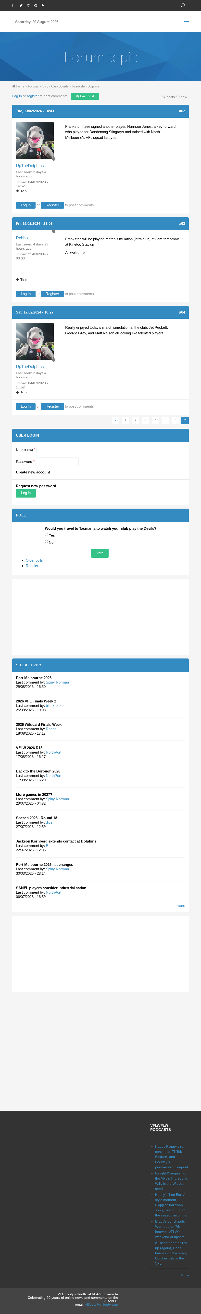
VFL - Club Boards (55, 86)
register (33, 96)
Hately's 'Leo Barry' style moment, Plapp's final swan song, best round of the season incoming (171, 1205)
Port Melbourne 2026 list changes (44, 864)
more (181, 905)
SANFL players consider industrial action (51, 888)
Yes (52, 535)
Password (25, 461)
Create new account (33, 472)
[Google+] (29, 4)
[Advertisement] (100, 616)
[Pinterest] (36, 4)
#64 (182, 312)
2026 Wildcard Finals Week (39, 724)
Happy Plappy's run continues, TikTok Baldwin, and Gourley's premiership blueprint (171, 1156)
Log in (17, 96)
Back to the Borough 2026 (38, 771)
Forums (33, 86)
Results (32, 566)
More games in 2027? (34, 794)
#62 (182, 111)
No (51, 542)
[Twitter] (22, 4)
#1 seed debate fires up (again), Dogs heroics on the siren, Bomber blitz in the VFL (171, 1253)
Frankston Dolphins (86, 86)
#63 (182, 223)
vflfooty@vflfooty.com (101, 1304)
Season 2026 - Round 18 (36, 818)
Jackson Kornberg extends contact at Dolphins (56, 841)
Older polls (34, 560)
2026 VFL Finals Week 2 (36, 701)
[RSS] (44, 4)
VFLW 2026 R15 (29, 748)
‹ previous (115, 420)
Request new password (36, 486)
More (185, 1275)
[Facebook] (14, 4)
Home (20, 86)
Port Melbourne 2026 (33, 678)
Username (25, 449)
